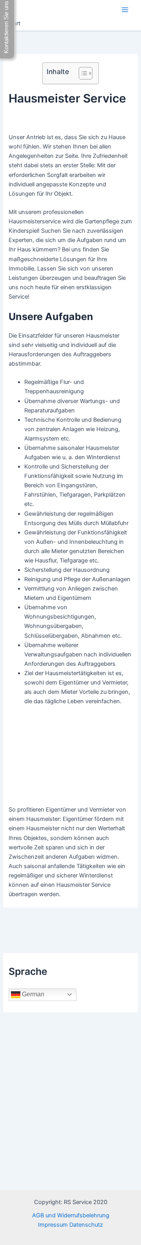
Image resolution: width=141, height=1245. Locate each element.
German (32, 994)
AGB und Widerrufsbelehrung (70, 1215)
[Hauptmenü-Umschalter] (125, 10)
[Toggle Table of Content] (81, 73)
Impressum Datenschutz (70, 1224)
